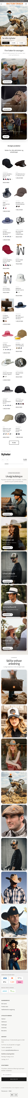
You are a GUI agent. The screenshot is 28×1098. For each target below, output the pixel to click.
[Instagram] (16, 1094)
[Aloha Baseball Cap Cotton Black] (4, 179)
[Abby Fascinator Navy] (4, 208)
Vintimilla (4, 1027)
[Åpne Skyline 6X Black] (10, 774)
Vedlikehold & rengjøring (8, 1009)
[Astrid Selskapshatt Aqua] (4, 236)
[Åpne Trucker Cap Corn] (14, 843)
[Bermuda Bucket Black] (17, 292)
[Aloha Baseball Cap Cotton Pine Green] (10, 179)
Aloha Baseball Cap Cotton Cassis (7, 261)
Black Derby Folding (19, 260)
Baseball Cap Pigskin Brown (20, 203)
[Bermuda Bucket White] (19, 292)
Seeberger (4, 1025)
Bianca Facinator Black (19, 430)
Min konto (4, 1003)
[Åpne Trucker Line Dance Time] (14, 713)
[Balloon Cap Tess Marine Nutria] (21, 404)
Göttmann (4, 1022)
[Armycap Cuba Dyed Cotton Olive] (6, 434)
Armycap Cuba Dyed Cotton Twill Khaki (7, 430)
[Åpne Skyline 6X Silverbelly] (14, 879)
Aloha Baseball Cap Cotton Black (7, 175)
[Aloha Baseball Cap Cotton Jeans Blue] (8, 179)
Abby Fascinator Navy (6, 204)
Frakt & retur (4, 1006)
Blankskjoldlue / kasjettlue (20, 174)
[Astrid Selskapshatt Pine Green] (10, 236)
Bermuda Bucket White (20, 289)
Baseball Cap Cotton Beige (20, 345)
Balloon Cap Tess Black (19, 400)
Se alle (25, 459)
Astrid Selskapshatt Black (7, 401)
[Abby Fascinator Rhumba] (6, 208)
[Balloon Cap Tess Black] (17, 404)
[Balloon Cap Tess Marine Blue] (19, 404)
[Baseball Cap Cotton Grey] (21, 348)
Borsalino (4, 1030)
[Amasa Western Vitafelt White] (6, 377)
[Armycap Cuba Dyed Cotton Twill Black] (10, 434)
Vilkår (10, 1091)
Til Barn (21, 42)
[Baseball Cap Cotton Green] (19, 348)
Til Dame (13, 42)
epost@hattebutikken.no (12, 1050)
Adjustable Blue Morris (6, 289)
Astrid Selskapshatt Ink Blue (7, 233)
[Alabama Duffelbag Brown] (4, 321)
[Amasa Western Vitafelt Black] (4, 377)
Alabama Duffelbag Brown (6, 317)
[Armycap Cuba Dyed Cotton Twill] (8, 434)
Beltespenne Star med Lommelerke (19, 233)
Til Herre (6, 42)
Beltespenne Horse (19, 373)
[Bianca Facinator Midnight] (19, 434)
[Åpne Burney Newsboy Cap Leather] (14, 809)
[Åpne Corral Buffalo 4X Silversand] (14, 742)
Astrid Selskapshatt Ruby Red (7, 346)
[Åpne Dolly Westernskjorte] (14, 953)
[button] (26, 4)
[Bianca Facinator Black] (17, 434)
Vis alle (14, 442)
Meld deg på (14, 1079)
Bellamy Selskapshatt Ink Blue (20, 317)
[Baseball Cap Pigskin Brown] (19, 206)
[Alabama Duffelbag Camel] (6, 321)
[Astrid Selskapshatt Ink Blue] (8, 236)
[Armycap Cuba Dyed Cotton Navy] (4, 434)
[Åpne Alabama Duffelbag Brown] (14, 687)
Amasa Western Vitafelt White (7, 373)
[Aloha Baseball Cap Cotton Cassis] (6, 179)
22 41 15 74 (9, 1047)
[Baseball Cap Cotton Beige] (17, 348)
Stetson (3, 1019)
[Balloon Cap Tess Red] (23, 404)
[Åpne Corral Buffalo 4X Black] (14, 909)
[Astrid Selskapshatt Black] (6, 236)
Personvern (4, 1091)
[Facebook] (11, 1094)
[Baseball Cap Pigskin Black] (17, 206)
